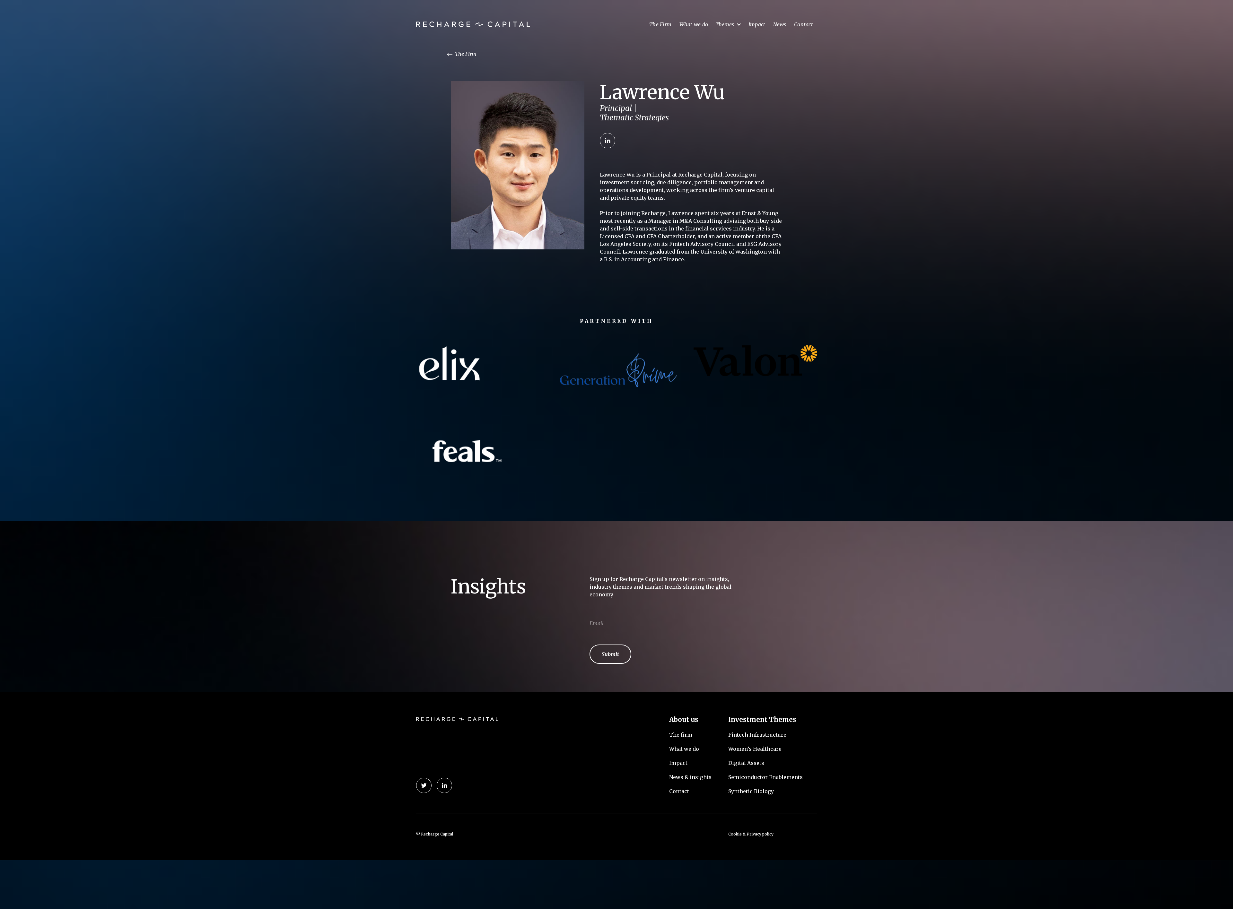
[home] (473, 25)
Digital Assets (746, 763)
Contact (803, 24)
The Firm (660, 24)
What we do (693, 24)
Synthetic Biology (751, 791)
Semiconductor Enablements (765, 777)
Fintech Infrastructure (757, 735)
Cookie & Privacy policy (751, 834)
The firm (680, 735)
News (779, 24)
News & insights (690, 777)
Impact (756, 24)
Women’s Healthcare (755, 749)
